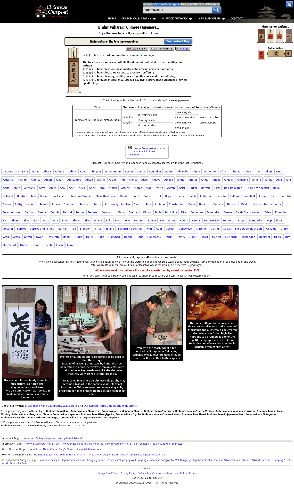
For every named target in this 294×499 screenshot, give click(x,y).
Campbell (249, 196)
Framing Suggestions (46, 454)
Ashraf (138, 187)
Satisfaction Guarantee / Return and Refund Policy (167, 473)
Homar (24, 245)
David (244, 204)
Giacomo (201, 228)
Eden (268, 212)
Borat (136, 196)
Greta (16, 236)
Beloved (8, 196)
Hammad (114, 236)
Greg (6, 236)
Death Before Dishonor (266, 204)
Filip (269, 220)
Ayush (159, 187)
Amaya (156, 179)
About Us (35, 449)
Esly (127, 220)
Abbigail (60, 171)
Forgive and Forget (42, 228)
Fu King (109, 228)
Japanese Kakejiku (50, 460)
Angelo (256, 179)
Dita (183, 212)
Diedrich (134, 212)
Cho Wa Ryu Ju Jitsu (117, 204)
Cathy (18, 204)
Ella (55, 220)
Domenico (196, 212)
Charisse (69, 204)
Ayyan (171, 187)
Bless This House (105, 196)
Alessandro (74, 179)
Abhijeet (96, 171)
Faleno (183, 220)
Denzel (67, 212)
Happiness (154, 236)
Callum (234, 196)
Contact (237, 18)
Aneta (204, 179)
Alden (48, 179)
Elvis (87, 220)
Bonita (124, 196)
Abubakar (155, 171)
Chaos (56, 204)
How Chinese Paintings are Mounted (82, 443)
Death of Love (11, 212)
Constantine (176, 204)
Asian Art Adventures (89, 449)
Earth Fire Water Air (248, 212)
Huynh (48, 245)
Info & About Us (209, 18)
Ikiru (70, 245)
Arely (52, 187)
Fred (73, 228)
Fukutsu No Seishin (130, 228)
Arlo (102, 187)
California (206, 196)
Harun (169, 236)
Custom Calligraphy (136, 18)
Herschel (264, 236)
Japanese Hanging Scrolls (277, 460)
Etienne (138, 220)
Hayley (181, 236)
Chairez (43, 204)
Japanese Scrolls (202, 460)
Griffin (28, 236)
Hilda (277, 236)
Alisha (101, 179)
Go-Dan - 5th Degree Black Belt (242, 228)
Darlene (232, 204)
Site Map (147, 468)
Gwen (39, 236)
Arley (92, 187)
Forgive (21, 228)
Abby (72, 171)
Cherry (97, 204)
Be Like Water (233, 187)
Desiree (92, 212)
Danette (204, 204)
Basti (217, 187)
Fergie (241, 220)
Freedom (85, 228)
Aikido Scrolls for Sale (14, 463)
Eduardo (280, 212)
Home (112, 18)
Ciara (137, 204)
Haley (89, 236)
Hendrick (231, 236)
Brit (159, 196)
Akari (268, 171)
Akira (279, 171)
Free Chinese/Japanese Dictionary (108, 454)
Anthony (29, 187)
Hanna (128, 236)
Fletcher (8, 228)
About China (50, 449)
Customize (177, 41)
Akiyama (8, 179)
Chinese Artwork (251, 460)
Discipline (171, 212)
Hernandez (248, 236)
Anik (279, 179)
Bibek (32, 196)
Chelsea (83, 204)
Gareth (170, 228)
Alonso (133, 179)
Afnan (223, 171)
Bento (21, 196)
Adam (169, 171)
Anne (16, 187)
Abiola (141, 171)
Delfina (29, 212)
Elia (5, 220)
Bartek (205, 187)
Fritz (98, 228)
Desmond (107, 212)
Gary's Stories (67, 449)
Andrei (193, 179)
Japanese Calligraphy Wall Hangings (170, 460)
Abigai (129, 171)
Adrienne (210, 171)
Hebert (216, 236)
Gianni (215, 228)
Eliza (46, 220)
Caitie (181, 196)
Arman (113, 187)
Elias (26, 220)
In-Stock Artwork (174, 18)
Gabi (159, 228)
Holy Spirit (9, 245)
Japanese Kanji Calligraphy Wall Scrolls (52, 405)
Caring (263, 196)
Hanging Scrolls (96, 460)
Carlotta (286, 196)
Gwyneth (53, 236)
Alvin (144, 179)
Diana (121, 212)
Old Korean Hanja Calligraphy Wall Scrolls (110, 405)
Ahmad (236, 171)
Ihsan (59, 245)
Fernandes (256, 220)
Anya (42, 187)
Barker (193, 187)
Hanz (140, 236)
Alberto (35, 179)
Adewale (182, 171)
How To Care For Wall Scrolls (121, 443)
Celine (30, 204)
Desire (80, 212)
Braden (148, 196)
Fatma (196, 220)
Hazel (193, 236)
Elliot (65, 220)
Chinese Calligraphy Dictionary (147, 454)
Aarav (35, 171)
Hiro (287, 236)
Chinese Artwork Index (227, 460)
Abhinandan (113, 171)
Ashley (125, 187)
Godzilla (271, 228)
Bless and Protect (80, 196)
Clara (147, 204)
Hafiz (78, 236)
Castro (7, 204)
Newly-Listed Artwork (70, 438)
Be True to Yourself (257, 187)
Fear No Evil (211, 220)
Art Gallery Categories (43, 438)
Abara (47, 171)
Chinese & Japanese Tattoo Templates (161, 443)
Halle (100, 236)
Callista (221, 196)
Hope (36, 245)
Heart (204, 236)
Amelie (168, 179)
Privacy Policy (128, 473)
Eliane (15, 220)
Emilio (98, 220)
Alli (123, 179)
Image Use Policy (108, 473)
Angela (228, 179)
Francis (62, 228)
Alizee (113, 179)
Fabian (152, 220)
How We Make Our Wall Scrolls (42, 443)
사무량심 (184, 48)
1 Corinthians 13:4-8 (15, 171)
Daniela (218, 204)
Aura (149, 187)
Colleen (160, 204)
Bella (276, 187)
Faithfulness (167, 220)
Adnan (196, 171)
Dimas (147, 212)
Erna (118, 220)
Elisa (36, 220)
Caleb (192, 196)
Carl (273, 196)
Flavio (279, 220)
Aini (259, 171)
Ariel (72, 187)
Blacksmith (59, 196)
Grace (284, 228)
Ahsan (248, 171)
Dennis (54, 212)
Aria (62, 187)
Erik (108, 220)
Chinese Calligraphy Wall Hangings (127, 460)
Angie (268, 179)
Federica (228, 220)
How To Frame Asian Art (73, 454)
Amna (180, 179)
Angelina (242, 179)
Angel (216, 179)
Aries (82, 187)
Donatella (213, 212)
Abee (83, 171)
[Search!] (216, 9)
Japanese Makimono (73, 460)
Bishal (44, 196)
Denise (42, 212)
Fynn (149, 228)
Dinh (158, 212)
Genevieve (185, 228)
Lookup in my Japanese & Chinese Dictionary (146, 151)
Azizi (182, 187)
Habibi (67, 236)
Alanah (22, 179)
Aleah (59, 179)
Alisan (89, 179)
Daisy (191, 204)
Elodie (76, 220)
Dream (227, 212)
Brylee (169, 196)
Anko (6, 187)
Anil (288, 179)
